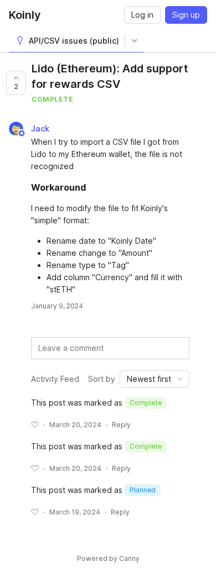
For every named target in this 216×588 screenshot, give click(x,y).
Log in (142, 14)
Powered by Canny (108, 558)
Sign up (186, 14)
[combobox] (154, 379)
